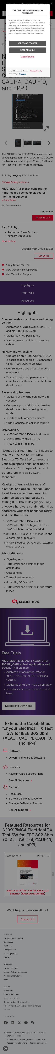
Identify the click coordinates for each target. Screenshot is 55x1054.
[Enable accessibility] (5, 1048)
